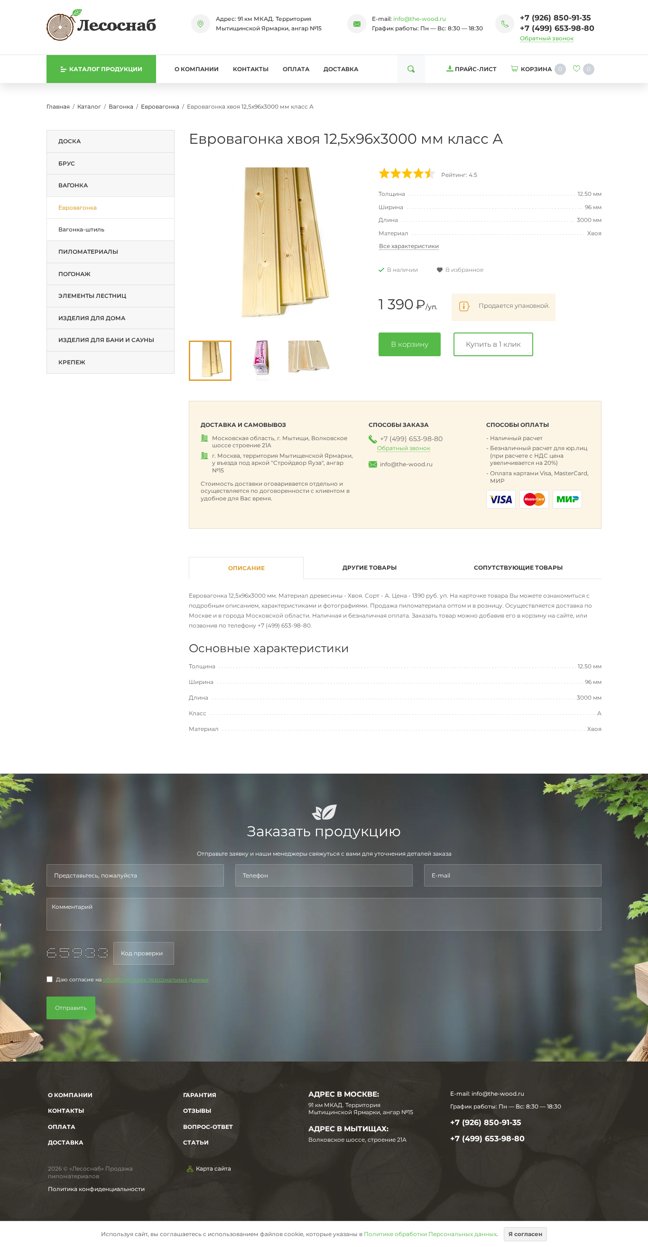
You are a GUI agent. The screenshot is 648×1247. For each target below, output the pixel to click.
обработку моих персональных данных (156, 980)
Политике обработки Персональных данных (430, 1234)
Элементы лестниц (92, 295)
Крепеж (71, 362)
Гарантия (199, 1095)
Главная (58, 106)
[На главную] (101, 25)
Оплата (296, 69)
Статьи (196, 1142)
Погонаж (74, 273)
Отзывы (197, 1110)
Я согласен (525, 1234)
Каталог (89, 106)
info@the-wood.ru (419, 18)
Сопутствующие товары (518, 567)
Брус (66, 163)
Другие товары (370, 567)
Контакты (250, 69)
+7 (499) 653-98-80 (557, 28)
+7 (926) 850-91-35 (555, 17)
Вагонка (121, 106)
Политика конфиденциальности (96, 1188)
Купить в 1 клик (493, 344)
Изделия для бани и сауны (106, 339)
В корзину (409, 344)
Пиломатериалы (88, 251)
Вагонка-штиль (81, 229)
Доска (69, 141)
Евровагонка (160, 106)
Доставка (341, 69)
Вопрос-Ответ (208, 1126)
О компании (197, 69)
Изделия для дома (91, 318)
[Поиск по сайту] (411, 69)
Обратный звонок (547, 38)
